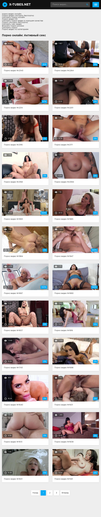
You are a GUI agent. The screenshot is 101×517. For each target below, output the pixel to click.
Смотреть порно (9, 27)
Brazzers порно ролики (13, 26)
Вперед (65, 493)
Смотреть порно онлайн (13, 17)
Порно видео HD (10, 19)
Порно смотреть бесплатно (15, 22)
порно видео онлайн (11, 14)
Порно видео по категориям (15, 29)
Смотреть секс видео (12, 24)
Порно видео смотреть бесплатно (18, 15)
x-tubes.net (20, 4)
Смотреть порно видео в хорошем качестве (22, 21)
